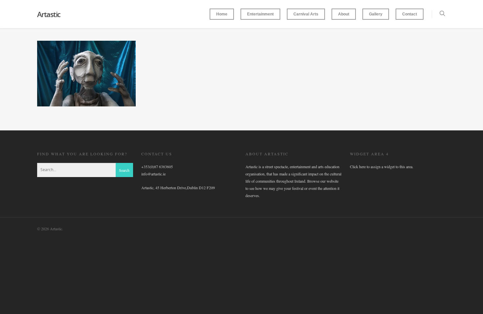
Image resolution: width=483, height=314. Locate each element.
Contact (409, 14)
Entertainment (260, 14)
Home (221, 14)
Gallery (375, 14)
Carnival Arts (305, 14)
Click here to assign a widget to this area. (381, 166)
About (343, 14)
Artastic (48, 14)
